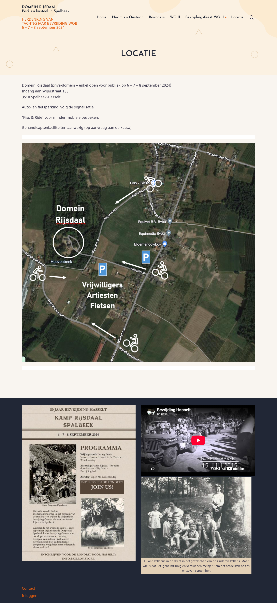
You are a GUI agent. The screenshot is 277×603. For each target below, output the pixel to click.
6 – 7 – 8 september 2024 (43, 27)
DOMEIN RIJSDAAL (39, 7)
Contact (28, 588)
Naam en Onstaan (128, 17)
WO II (175, 17)
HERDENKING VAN (38, 19)
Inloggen (29, 595)
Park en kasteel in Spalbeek (45, 11)
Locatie (237, 17)
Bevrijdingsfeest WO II (204, 17)
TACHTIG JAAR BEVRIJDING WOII (49, 23)
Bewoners (157, 17)
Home (102, 17)
